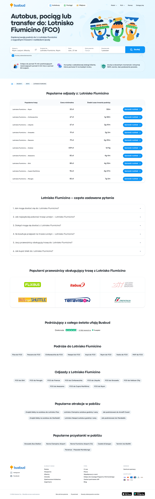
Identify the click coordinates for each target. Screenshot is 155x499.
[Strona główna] (12, 84)
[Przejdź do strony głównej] (17, 5)
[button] (36, 50)
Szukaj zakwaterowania (23, 55)
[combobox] (21, 50)
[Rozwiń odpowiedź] (140, 208)
